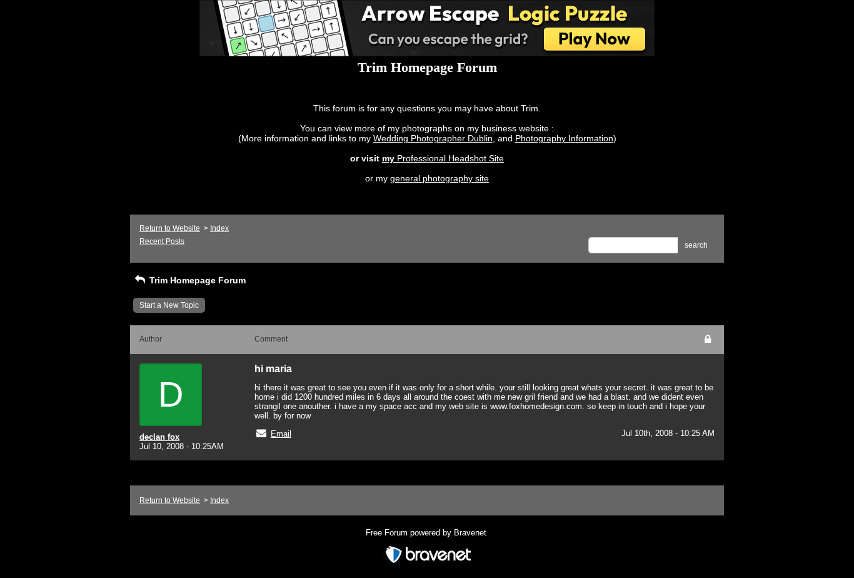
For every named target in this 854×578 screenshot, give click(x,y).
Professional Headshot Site (450, 158)
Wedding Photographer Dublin (433, 138)
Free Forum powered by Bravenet (427, 532)
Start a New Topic (169, 305)
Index (219, 228)
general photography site (439, 178)
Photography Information (564, 138)
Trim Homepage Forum (196, 280)
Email (281, 434)
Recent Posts (161, 241)
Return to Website (169, 228)
